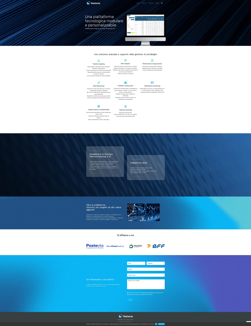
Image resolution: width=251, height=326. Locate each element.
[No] (249, 324)
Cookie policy (161, 323)
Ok (156, 323)
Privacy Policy (126, 319)
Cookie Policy (120, 319)
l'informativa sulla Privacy (147, 292)
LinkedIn (131, 319)
